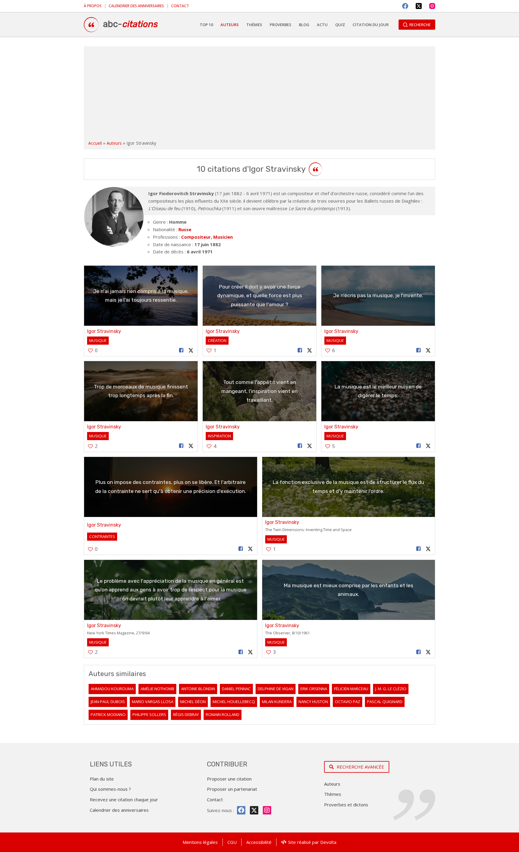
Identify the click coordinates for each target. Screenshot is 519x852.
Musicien (223, 237)
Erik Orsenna (313, 688)
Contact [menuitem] (180, 5)
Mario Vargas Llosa (152, 701)
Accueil (95, 143)
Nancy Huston (313, 701)
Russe (184, 229)
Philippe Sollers (149, 714)
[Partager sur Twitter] (191, 350)
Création (217, 340)
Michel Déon (193, 701)
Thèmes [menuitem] (254, 24)
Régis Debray (186, 714)
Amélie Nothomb (157, 688)
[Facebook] (405, 6)
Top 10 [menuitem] (206, 24)
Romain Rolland (222, 714)
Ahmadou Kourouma (112, 688)
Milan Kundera (277, 701)
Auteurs (114, 143)
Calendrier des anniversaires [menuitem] (136, 5)
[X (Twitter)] (419, 6)
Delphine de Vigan (275, 688)
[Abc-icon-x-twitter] (254, 810)
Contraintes (102, 536)
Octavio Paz (347, 701)
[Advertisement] (259, 94)
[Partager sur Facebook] (181, 350)
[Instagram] (432, 6)
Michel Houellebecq (234, 701)
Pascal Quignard (384, 701)
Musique (98, 340)
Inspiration (219, 436)
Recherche (420, 24)
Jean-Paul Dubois (108, 701)
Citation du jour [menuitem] (371, 24)
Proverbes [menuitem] (280, 24)
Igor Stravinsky (104, 331)
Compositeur (196, 237)
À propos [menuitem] (93, 5)
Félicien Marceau (351, 688)
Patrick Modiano (108, 714)
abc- (130, 24)
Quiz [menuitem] (340, 24)
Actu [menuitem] (322, 24)
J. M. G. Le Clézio (390, 688)
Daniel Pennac (236, 688)
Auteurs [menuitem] (229, 24)
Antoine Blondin (198, 688)
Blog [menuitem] (304, 24)
